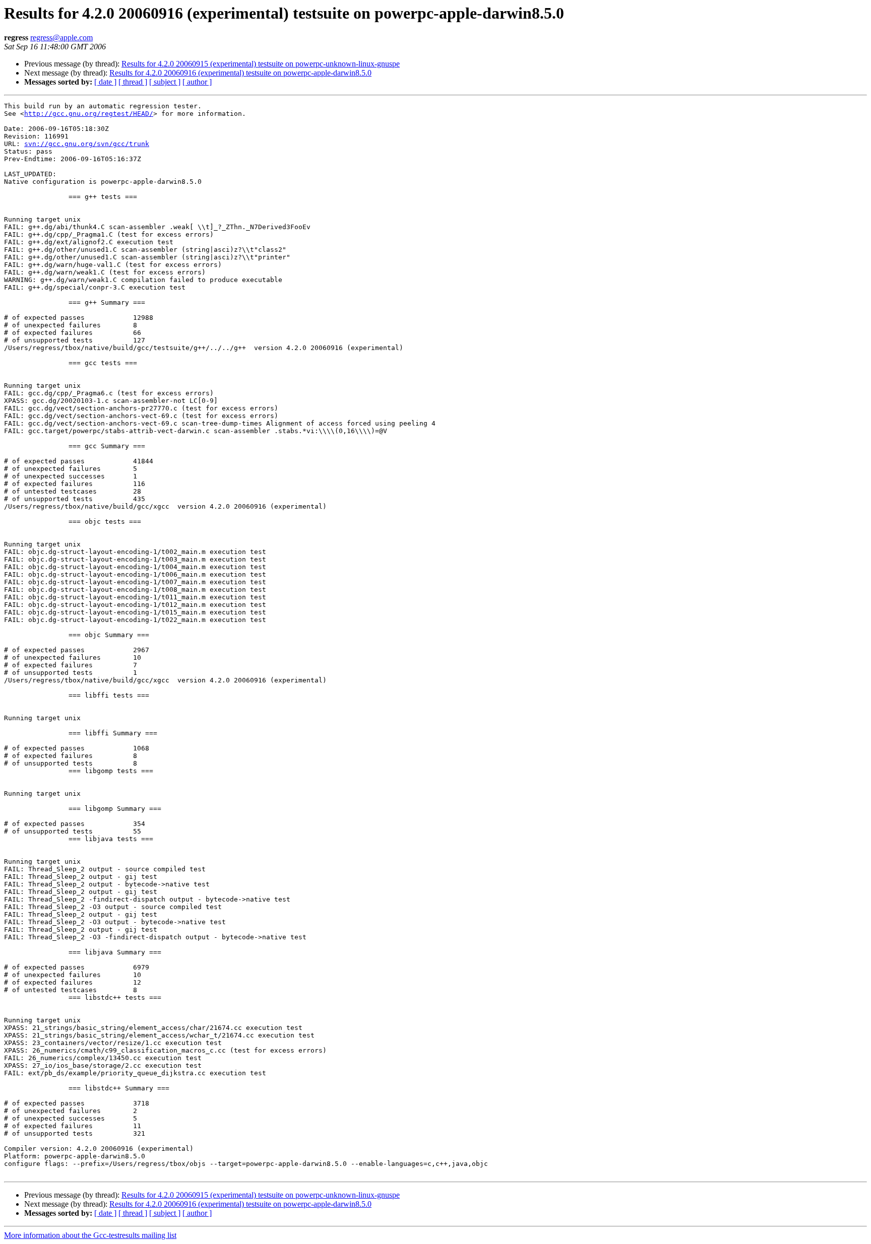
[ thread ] (132, 82)
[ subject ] (164, 82)
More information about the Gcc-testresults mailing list (90, 1235)
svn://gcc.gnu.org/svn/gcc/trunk (86, 144)
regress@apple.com (61, 37)
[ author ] (197, 82)
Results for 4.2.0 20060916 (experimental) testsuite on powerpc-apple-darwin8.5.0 (240, 72)
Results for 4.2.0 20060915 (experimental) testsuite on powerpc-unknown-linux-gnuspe (260, 63)
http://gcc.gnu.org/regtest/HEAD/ (88, 113)
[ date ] (105, 82)
